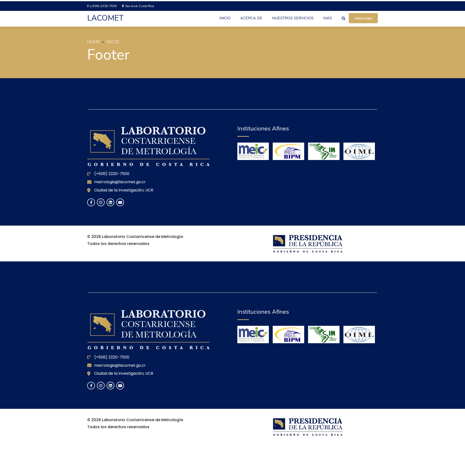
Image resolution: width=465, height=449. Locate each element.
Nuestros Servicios (293, 18)
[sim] (324, 151)
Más (327, 18)
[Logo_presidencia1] (307, 243)
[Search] (343, 18)
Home (93, 42)
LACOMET (105, 18)
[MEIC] (253, 151)
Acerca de (251, 18)
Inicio (225, 18)
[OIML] (359, 151)
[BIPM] (288, 151)
